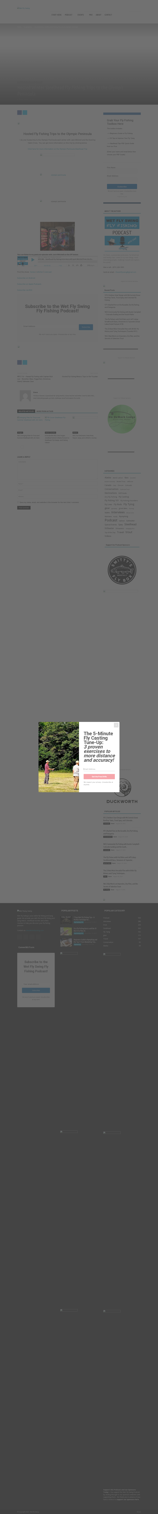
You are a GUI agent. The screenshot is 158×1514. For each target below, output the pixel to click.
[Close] (116, 725)
